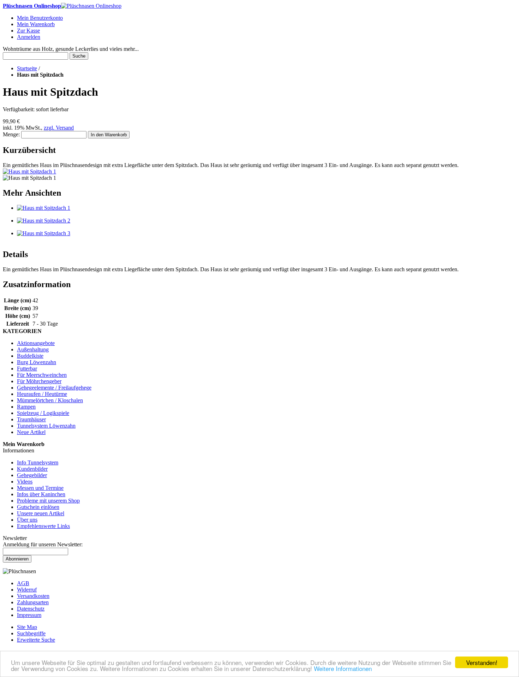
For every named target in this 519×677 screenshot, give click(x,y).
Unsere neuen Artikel (40, 513)
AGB (23, 583)
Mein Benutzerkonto (40, 18)
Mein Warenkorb (36, 24)
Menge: (11, 134)
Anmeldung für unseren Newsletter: (43, 544)
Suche (78, 56)
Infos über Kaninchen (41, 494)
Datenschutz (30, 609)
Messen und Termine (40, 488)
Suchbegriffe (31, 633)
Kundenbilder (32, 469)
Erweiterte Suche (36, 640)
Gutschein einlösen (38, 507)
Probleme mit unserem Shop (48, 501)
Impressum (29, 615)
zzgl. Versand (59, 128)
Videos (24, 482)
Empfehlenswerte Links (43, 526)
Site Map (27, 627)
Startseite (27, 68)
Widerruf (27, 590)
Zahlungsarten (33, 602)
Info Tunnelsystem (37, 462)
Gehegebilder (32, 475)
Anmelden (28, 37)
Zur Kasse (28, 31)
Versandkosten (33, 596)
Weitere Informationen (343, 668)
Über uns (27, 520)
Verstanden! (481, 662)
